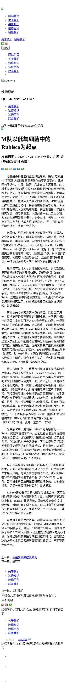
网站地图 (22, 639)
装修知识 (13, 24)
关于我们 (13, 20)
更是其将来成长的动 (24, 557)
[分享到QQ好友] (6, 605)
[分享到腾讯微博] (14, 169)
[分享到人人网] (18, 169)
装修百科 (13, 28)
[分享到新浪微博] (6, 43)
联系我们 (13, 32)
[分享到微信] (2, 43)
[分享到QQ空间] (6, 169)
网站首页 (13, 16)
